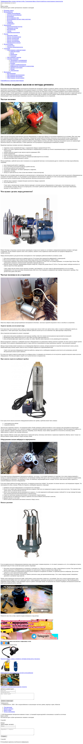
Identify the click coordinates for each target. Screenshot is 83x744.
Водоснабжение (8, 12)
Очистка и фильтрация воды (15, 47)
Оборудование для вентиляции (15, 78)
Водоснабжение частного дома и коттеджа (19, 19)
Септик (9, 31)
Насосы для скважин (13, 39)
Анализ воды (10, 45)
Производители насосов (14, 42)
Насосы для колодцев (13, 38)
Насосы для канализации (14, 37)
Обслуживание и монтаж (14, 57)
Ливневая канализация (13, 32)
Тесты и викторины (9, 711)
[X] (8, 643)
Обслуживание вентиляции (14, 76)
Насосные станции (12, 35)
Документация (8, 707)
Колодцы (9, 20)
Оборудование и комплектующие (16, 50)
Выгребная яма (11, 29)
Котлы (12, 53)
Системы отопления (12, 58)
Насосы (6, 34)
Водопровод (10, 16)
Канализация (7, 25)
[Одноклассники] (4, 643)
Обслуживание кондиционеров (15, 75)
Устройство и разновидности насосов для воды (14, 686)
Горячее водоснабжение (13, 13)
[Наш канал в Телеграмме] (29, 639)
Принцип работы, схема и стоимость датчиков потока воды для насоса (20, 658)
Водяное (12, 63)
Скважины (10, 22)
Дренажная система (12, 28)
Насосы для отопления (13, 41)
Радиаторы (13, 56)
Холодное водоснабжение (14, 15)
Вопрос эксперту (8, 708)
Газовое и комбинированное (18, 64)
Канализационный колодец (14, 26)
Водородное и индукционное (18, 61)
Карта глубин (7, 710)
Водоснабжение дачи (13, 17)
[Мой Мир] (6, 643)
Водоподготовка (8, 44)
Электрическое (14, 70)
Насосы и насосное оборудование (14, 80)
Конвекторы (13, 54)
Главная (3, 80)
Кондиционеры (11, 73)
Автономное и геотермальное (18, 60)
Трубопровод (10, 23)
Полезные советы (9, 10)
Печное (12, 69)
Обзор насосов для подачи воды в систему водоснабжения (17, 672)
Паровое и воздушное (16, 67)
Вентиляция (7, 72)
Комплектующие (15, 51)
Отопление (7, 48)
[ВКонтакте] (2, 643)
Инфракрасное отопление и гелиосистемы (22, 66)
